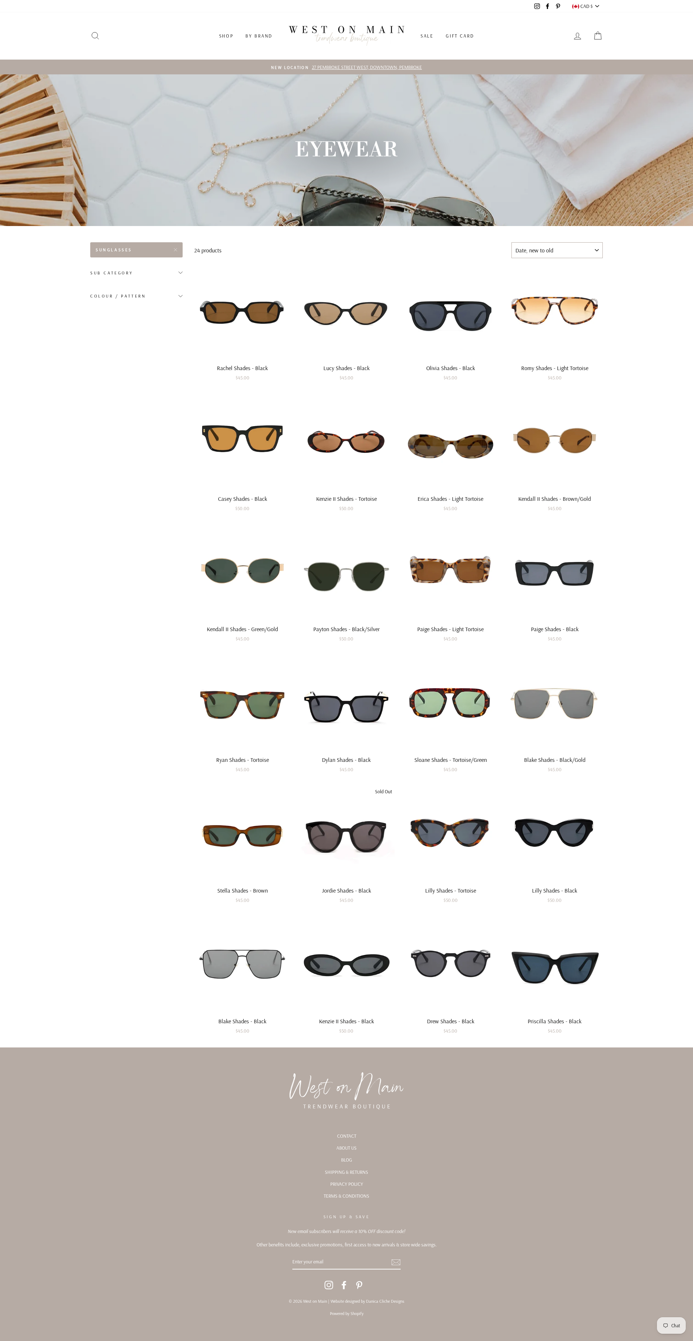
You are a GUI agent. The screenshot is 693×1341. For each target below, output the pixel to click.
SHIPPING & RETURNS (346, 1172)
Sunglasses (114, 249)
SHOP (226, 36)
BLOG (346, 1159)
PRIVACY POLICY (346, 1184)
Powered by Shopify (346, 1313)
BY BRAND (259, 36)
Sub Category (111, 272)
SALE (426, 36)
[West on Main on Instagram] (328, 1284)
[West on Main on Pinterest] (359, 1284)
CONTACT (346, 1136)
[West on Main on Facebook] (344, 1284)
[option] (346, 67)
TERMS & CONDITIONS (346, 1196)
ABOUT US (346, 1148)
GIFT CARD (460, 36)
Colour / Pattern (118, 296)
